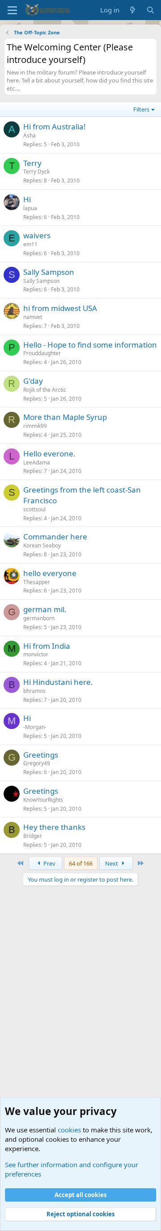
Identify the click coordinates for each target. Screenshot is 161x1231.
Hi (27, 199)
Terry (32, 163)
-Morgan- (35, 727)
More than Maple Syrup (65, 417)
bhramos (34, 691)
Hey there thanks (54, 827)
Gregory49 (36, 763)
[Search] (150, 10)
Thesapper (36, 582)
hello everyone (49, 573)
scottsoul (34, 509)
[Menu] (12, 10)
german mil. (45, 609)
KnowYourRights (43, 800)
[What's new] (132, 10)
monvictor (35, 654)
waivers (37, 235)
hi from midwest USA (60, 308)
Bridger (32, 836)
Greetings (40, 755)
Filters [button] (141, 109)
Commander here (55, 536)
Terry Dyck (36, 171)
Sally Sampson (48, 272)
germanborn (39, 618)
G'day (33, 381)
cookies (69, 1129)
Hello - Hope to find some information (90, 345)
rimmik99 (35, 426)
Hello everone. (49, 453)
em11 (30, 244)
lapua (30, 208)
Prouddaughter (42, 353)
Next (112, 863)
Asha (29, 135)
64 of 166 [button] (81, 863)
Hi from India (46, 646)
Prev (48, 863)
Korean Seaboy (42, 545)
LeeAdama (36, 462)
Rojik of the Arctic (44, 390)
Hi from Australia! (54, 126)
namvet (32, 317)
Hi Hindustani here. (58, 682)
